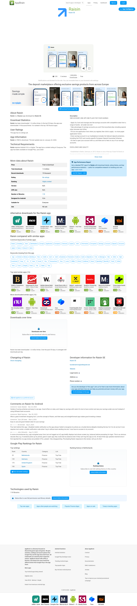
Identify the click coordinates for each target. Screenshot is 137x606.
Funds (77, 257)
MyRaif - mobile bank (76, 285)
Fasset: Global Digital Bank (90, 308)
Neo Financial (30, 226)
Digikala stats (29, 576)
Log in (123, 3)
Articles (87, 569)
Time (13, 265)
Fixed (31, 265)
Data (26, 243)
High (120, 257)
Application (49, 243)
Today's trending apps (110, 506)
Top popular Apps (60, 565)
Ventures (64, 243)
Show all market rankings (20, 471)
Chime (79, 261)
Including (19, 243)
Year (49, 265)
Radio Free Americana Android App (35, 584)
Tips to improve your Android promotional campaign (97, 579)
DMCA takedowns (90, 565)
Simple (25, 265)
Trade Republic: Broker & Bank (76, 308)
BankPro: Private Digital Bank (90, 285)
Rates (19, 248)
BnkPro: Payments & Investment (17, 285)
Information (84, 243)
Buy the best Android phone (63, 569)
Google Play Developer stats (63, 557)
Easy (21, 261)
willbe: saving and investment (17, 226)
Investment (14, 261)
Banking (32, 257)
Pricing (95, 3)
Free (96, 257)
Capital (71, 243)
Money (26, 257)
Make (43, 265)
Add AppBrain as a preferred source (23, 397)
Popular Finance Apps (72, 506)
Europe (42, 243)
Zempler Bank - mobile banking (46, 226)
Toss (100, 226)
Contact (87, 552)
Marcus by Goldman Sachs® (61, 226)
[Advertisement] (66, 31)
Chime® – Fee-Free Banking (76, 226)
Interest (19, 257)
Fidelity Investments (105, 308)
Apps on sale (91, 506)
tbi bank (115, 226)
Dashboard (103, 3)
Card (50, 257)
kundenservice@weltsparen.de (80, 365)
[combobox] (73, 2)
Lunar (67, 261)
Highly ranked (46, 181)
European (57, 243)
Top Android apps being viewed (34, 571)
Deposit (114, 243)
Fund (19, 265)
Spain (23, 466)
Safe (77, 243)
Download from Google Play (69, 109)
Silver (114, 257)
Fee (37, 265)
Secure (25, 248)
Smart (92, 261)
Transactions (53, 261)
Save (33, 261)
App (13, 257)
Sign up (113, 3)
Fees (38, 257)
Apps (89, 3)
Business (63, 257)
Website (72, 369)
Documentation (89, 561)
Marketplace (34, 243)
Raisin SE (73, 361)
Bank (31, 248)
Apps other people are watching (47, 506)
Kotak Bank (43, 308)
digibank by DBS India (119, 308)
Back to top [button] (132, 589)
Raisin (13, 243)
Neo (108, 257)
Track (112, 261)
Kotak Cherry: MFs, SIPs (61, 285)
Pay (45, 261)
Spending (99, 261)
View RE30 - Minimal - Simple (33, 580)
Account (107, 243)
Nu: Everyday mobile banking (17, 308)
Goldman (85, 261)
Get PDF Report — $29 (79, 173)
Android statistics (60, 552)
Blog (86, 574)
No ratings (45, 177)
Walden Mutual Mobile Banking (46, 285)
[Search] (82, 2)
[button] (98, 373)
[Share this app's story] (83, 68)
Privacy (87, 557)
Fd (27, 261)
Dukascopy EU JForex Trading (32, 285)
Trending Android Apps (61, 561)
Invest (39, 261)
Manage (102, 257)
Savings (101, 243)
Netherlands (26, 455)
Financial (70, 257)
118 (43, 194)
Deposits (89, 257)
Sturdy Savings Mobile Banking (90, 226)
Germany (25, 459)
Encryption (93, 243)
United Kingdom (27, 463)
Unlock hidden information (38, 338)
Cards (83, 257)
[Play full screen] (89, 68)
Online (118, 261)
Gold (56, 257)
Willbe (73, 261)
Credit (44, 257)
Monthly (106, 261)
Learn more (78, 170)
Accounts (121, 243)
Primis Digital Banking (119, 285)
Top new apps (24, 506)
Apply (13, 248)
